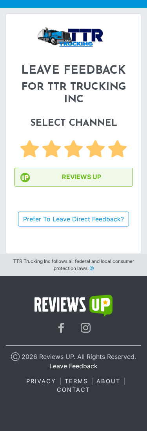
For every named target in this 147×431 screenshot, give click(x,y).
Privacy (41, 381)
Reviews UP (81, 177)
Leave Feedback (73, 366)
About (108, 381)
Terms (76, 381)
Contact (73, 389)
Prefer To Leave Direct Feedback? (73, 219)
